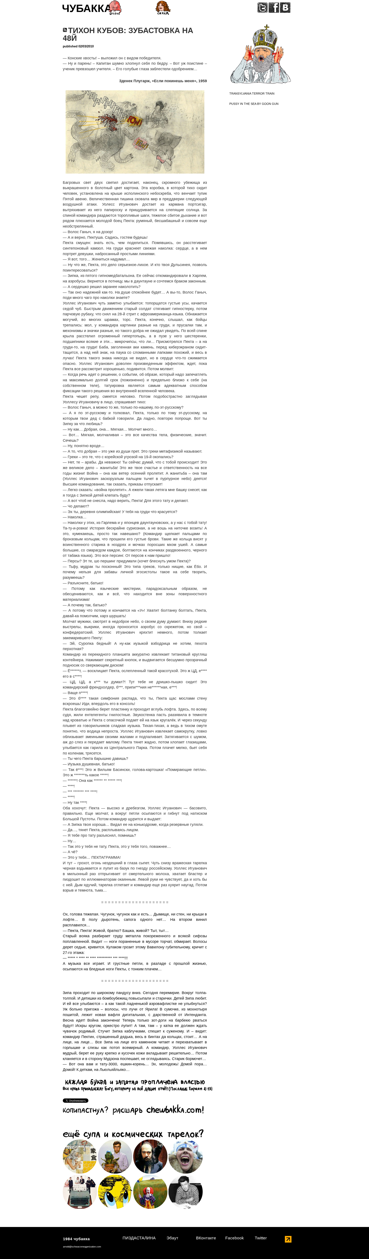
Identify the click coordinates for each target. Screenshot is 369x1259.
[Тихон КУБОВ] (80, 1156)
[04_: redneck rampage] (185, 1156)
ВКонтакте (206, 1238)
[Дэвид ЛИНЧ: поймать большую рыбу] (185, 1191)
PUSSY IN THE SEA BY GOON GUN (253, 103)
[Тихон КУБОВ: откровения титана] (115, 1156)
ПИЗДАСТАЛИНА (139, 1238)
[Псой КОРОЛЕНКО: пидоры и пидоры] (150, 1156)
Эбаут (172, 1238)
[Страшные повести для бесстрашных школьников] (150, 1191)
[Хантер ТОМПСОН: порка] (115, 1191)
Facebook (234, 1238)
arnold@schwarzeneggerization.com (82, 1246)
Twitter (261, 1238)
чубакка (87, 9)
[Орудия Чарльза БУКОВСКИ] (80, 1191)
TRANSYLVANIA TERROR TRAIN (251, 93)
